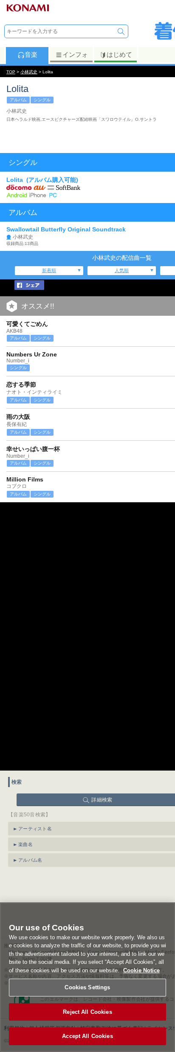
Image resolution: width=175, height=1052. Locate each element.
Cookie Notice (141, 970)
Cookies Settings (87, 987)
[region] (87, 977)
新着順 (49, 270)
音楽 (31, 54)
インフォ (75, 54)
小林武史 (28, 72)
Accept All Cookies (87, 1036)
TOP (10, 72)
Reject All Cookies (87, 1012)
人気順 (122, 270)
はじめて (119, 54)
